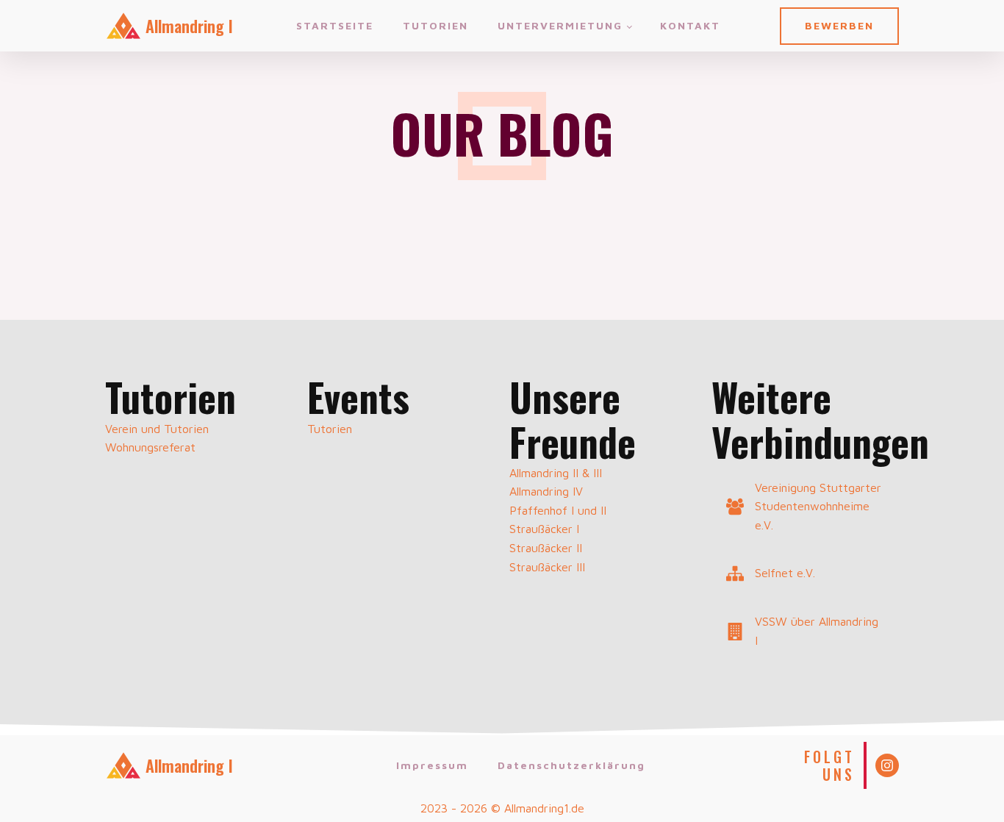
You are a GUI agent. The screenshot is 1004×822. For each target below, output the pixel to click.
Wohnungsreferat (150, 447)
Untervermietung (560, 25)
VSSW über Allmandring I (816, 631)
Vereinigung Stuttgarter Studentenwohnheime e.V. (818, 506)
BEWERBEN (839, 25)
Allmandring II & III (555, 472)
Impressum (432, 765)
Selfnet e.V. (785, 572)
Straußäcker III (547, 566)
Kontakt (690, 25)
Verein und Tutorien (157, 428)
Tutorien (435, 25)
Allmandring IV (546, 491)
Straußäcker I (544, 528)
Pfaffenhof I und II (557, 510)
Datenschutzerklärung (571, 765)
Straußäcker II (545, 547)
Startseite (334, 25)
